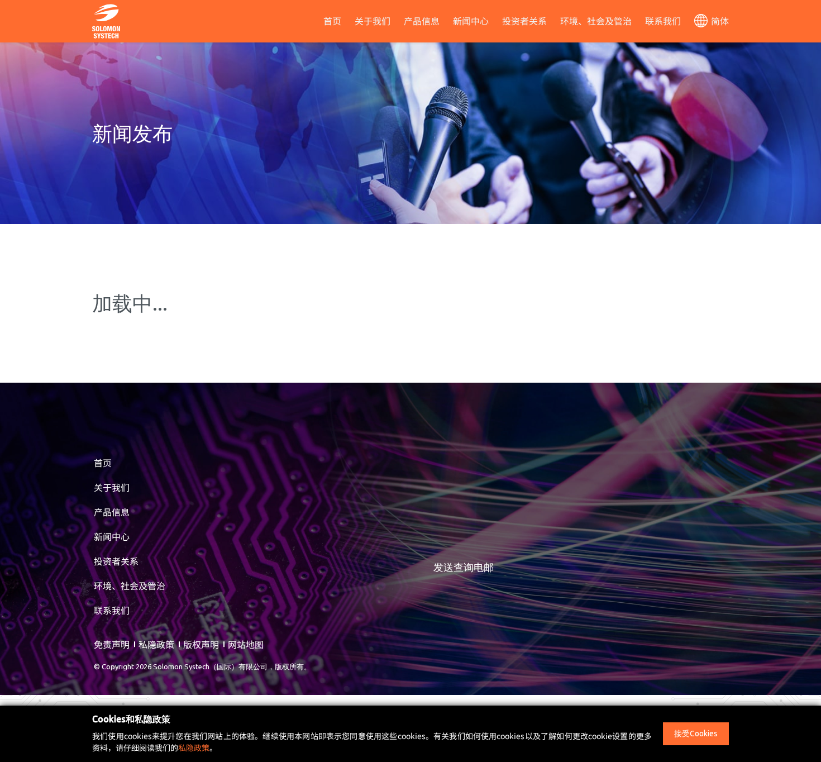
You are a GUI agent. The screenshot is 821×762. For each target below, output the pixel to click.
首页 (332, 20)
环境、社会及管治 (596, 20)
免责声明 (112, 644)
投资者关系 (524, 20)
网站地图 (246, 644)
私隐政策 (156, 644)
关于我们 (372, 20)
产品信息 (422, 20)
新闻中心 (471, 20)
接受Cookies (696, 733)
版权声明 (201, 644)
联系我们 (663, 20)
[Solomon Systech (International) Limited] (106, 19)
